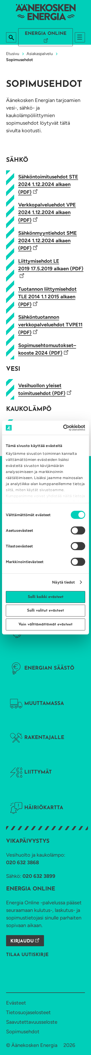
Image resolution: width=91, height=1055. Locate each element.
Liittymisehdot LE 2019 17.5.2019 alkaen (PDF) (50, 265)
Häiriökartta (43, 807)
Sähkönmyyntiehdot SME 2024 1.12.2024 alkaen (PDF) (47, 240)
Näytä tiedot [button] (63, 582)
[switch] (78, 530)
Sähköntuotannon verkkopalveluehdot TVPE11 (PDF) (50, 324)
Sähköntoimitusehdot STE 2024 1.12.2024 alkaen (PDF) (48, 184)
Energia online (45, 34)
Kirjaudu (22, 941)
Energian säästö (49, 668)
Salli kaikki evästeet (45, 597)
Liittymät (38, 772)
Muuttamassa (44, 703)
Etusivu (12, 53)
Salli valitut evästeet (45, 611)
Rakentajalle (44, 737)
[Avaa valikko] (80, 37)
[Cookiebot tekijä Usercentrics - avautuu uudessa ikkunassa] (64, 428)
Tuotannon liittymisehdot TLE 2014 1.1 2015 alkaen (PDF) (47, 296)
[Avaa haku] (11, 38)
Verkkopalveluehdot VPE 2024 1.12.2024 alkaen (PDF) (47, 212)
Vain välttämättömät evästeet (45, 624)
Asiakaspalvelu (40, 53)
